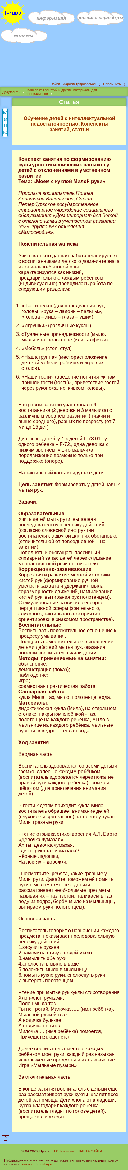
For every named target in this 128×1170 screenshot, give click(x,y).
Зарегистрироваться (79, 84)
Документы (11, 92)
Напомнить (112, 84)
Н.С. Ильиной (63, 1151)
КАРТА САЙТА (90, 1151)
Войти (55, 84)
